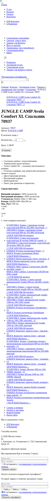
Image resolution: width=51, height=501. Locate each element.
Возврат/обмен (13, 412)
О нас (9, 9)
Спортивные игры (15, 67)
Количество (6, 140)
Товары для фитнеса (16, 43)
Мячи (9, 53)
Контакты (11, 17)
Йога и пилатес (14, 45)
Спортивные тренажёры (18, 38)
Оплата (10, 14)
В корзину (6, 150)
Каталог (10, 12)
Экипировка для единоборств (20, 48)
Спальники (30, 89)
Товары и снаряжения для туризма (23, 88)
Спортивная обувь (15, 50)
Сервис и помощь (15, 407)
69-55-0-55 (9, 29)
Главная (4, 87)
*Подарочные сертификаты (14, 77)
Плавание (11, 62)
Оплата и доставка (15, 410)
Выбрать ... (26, 256)
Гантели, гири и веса (16, 40)
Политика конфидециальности (13, 447)
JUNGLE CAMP (15, 130)
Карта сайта (12, 415)
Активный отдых (15, 65)
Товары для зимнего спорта (19, 70)
